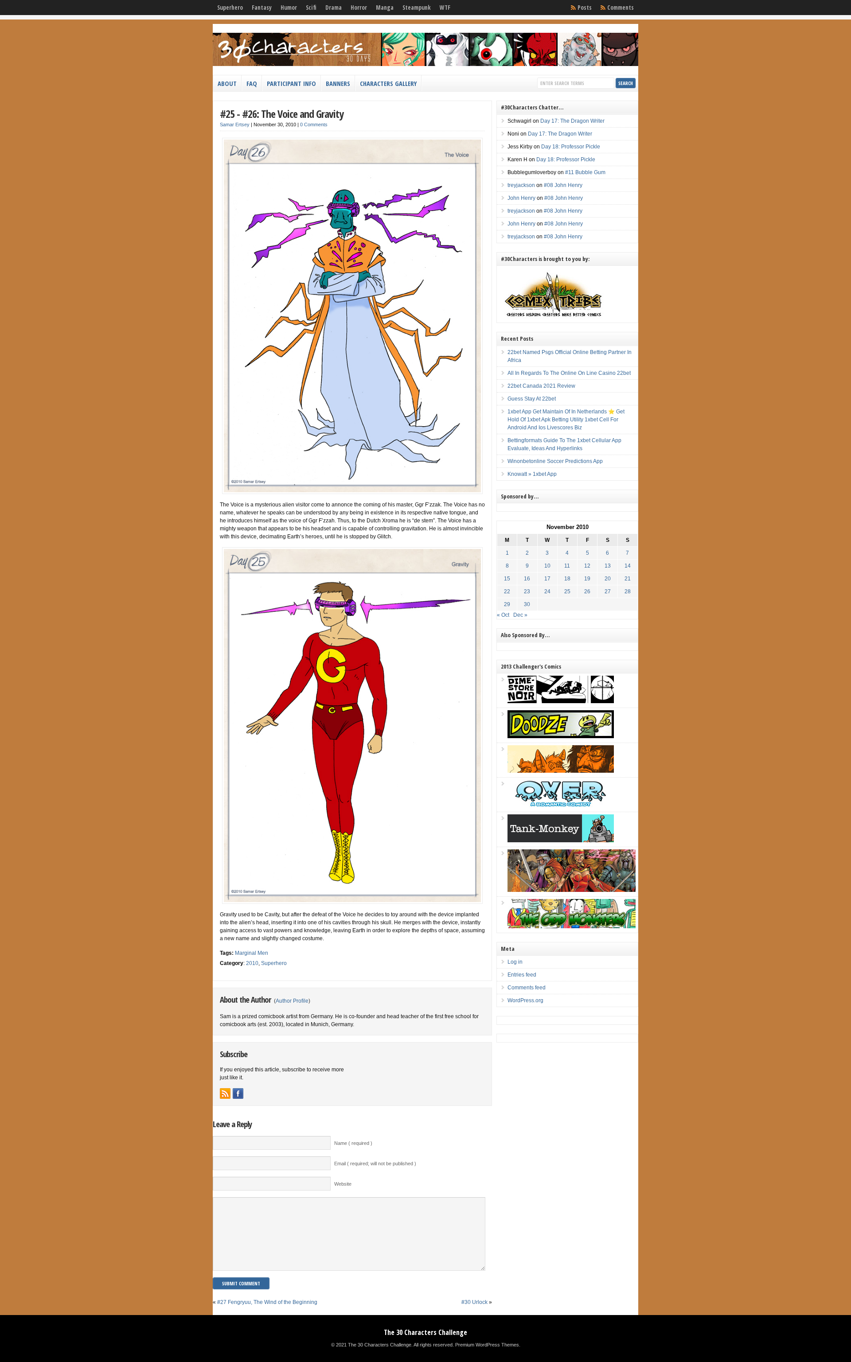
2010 (252, 963)
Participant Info (291, 83)
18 (567, 579)
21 (628, 579)
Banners (338, 83)
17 (547, 579)
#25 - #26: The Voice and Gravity (282, 113)
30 (527, 604)
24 (547, 591)
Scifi (311, 8)
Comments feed (526, 988)
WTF (445, 8)
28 (628, 591)
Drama (333, 8)
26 (587, 591)
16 (527, 579)
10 (547, 566)
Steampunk (416, 8)
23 (527, 591)
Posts (585, 8)
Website (342, 1184)
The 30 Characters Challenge (425, 1332)
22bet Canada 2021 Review (541, 386)
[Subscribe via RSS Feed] (225, 1093)
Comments (620, 8)
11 (567, 566)
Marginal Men (251, 953)
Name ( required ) (353, 1143)
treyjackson (521, 185)
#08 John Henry (563, 185)
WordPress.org (525, 1000)
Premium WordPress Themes (487, 1344)
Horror (359, 8)
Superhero (230, 8)
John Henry (521, 198)
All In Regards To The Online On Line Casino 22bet (569, 373)
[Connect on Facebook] (238, 1093)
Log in (515, 962)
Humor (289, 8)
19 (587, 579)
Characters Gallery (388, 83)
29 (507, 604)
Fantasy (262, 8)
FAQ (251, 83)
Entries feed (521, 975)
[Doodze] (560, 736)
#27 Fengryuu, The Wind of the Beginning (267, 1302)
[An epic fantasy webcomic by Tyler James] (571, 890)
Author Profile (292, 1001)
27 (608, 591)
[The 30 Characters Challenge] (425, 64)
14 (628, 566)
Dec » (520, 615)
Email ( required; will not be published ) (375, 1163)
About (227, 83)
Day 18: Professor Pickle (570, 147)
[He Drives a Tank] (560, 840)
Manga (385, 8)
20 (608, 579)
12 (587, 566)
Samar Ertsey (235, 124)
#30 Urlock (474, 1302)
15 (507, 579)
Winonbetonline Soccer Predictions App (555, 461)
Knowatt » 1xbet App (532, 474)
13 (608, 566)
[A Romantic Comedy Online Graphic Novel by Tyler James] (560, 805)
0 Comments (314, 124)
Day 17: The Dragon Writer (572, 121)
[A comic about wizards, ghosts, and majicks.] (560, 771)
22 (507, 591)
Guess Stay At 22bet (531, 399)
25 (567, 591)
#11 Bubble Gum (585, 172)
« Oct (503, 615)
